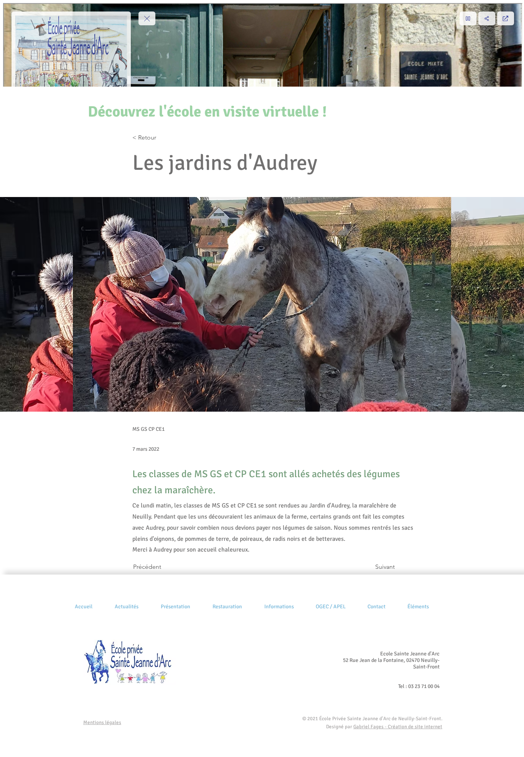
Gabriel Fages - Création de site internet (397, 727)
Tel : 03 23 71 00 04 (419, 686)
